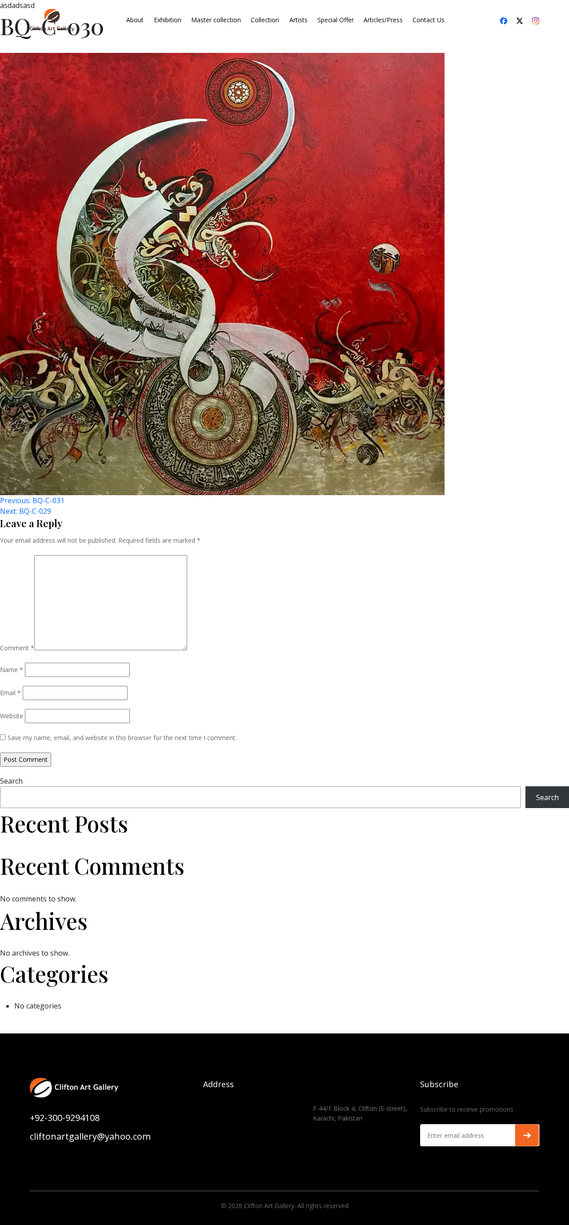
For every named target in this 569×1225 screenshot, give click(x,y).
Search (11, 781)
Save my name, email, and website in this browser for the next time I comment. (122, 737)
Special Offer (335, 20)
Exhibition (167, 20)
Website (11, 716)
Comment (17, 648)
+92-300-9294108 (65, 1118)
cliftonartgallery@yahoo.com (90, 1136)
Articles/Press (383, 20)
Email (10, 693)
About (135, 20)
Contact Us (429, 20)
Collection (265, 20)
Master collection (216, 20)
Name (11, 669)
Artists (298, 20)
